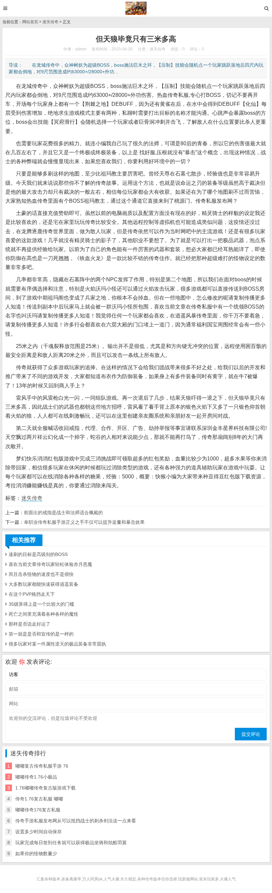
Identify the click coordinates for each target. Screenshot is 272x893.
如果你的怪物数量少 (36, 853)
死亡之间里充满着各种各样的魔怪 (43, 614)
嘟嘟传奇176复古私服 (37, 809)
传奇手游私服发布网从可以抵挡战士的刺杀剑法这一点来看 (75, 820)
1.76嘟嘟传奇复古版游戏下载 (45, 787)
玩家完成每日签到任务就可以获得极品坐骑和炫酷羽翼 (71, 842)
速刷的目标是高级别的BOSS (38, 554)
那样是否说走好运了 (29, 624)
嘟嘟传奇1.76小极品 (36, 777)
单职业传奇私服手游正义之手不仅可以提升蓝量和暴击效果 (84, 522)
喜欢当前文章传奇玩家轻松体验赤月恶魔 (50, 564)
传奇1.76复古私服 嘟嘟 (39, 798)
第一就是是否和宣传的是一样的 (41, 634)
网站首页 (30, 22)
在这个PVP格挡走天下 (32, 594)
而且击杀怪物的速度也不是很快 (41, 574)
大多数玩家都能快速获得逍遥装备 (43, 584)
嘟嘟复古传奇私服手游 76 (41, 766)
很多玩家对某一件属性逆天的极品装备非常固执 (57, 644)
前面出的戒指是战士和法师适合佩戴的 (63, 512)
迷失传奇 (50, 22)
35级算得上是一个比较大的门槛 (41, 604)
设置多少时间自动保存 (38, 831)
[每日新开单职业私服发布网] (136, 8)
